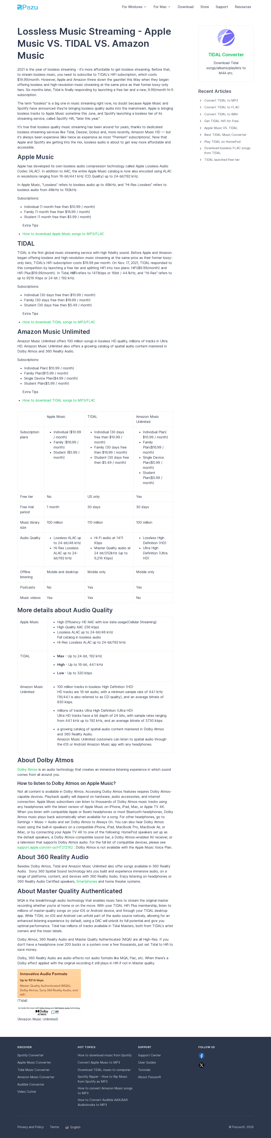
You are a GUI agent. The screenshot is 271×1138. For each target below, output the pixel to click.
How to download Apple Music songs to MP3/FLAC (63, 234)
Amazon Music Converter (35, 1077)
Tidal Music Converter (33, 1070)
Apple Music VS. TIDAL (221, 128)
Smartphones (87, 881)
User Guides (147, 1062)
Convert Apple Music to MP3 (99, 1062)
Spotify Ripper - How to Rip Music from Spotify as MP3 (102, 1079)
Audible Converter (30, 1084)
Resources (243, 7)
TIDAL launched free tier (222, 160)
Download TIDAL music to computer (104, 1070)
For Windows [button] (132, 7)
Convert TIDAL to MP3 (221, 100)
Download (186, 7)
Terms (54, 1127)
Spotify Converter (30, 1055)
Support (222, 7)
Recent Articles (214, 91)
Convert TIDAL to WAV (221, 114)
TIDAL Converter (226, 54)
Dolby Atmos (28, 769)
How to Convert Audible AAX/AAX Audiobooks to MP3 (103, 1102)
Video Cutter (26, 1092)
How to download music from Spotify (105, 1055)
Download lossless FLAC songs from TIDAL (227, 150)
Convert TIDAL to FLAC (221, 107)
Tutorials (144, 1070)
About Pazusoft (149, 1077)
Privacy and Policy (30, 1127)
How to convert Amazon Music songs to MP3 (105, 1090)
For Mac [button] (160, 7)
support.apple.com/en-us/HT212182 (45, 847)
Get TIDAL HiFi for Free (221, 121)
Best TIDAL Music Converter (225, 135)
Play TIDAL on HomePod (222, 142)
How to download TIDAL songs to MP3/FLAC (58, 322)
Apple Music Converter (34, 1062)
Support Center (149, 1055)
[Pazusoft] (27, 7)
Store (204, 7)
